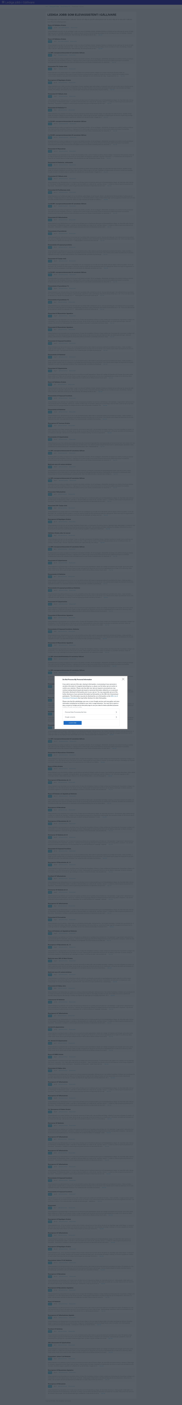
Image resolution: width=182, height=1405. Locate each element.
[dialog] (91, 702)
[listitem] (91, 712)
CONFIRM (72, 723)
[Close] (124, 679)
